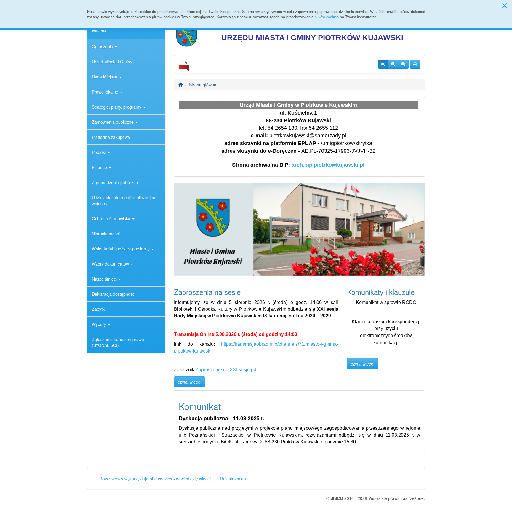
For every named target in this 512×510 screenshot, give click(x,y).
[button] (505, 5)
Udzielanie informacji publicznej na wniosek (124, 200)
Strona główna (202, 85)
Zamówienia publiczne (113, 122)
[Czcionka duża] (403, 64)
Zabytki (98, 309)
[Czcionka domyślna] (383, 64)
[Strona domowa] (180, 85)
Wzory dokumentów (111, 264)
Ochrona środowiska (112, 218)
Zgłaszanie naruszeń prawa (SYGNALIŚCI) (118, 342)
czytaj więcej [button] (189, 382)
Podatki (99, 152)
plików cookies (327, 17)
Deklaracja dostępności (113, 294)
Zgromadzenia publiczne (115, 182)
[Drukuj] (415, 64)
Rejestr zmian (233, 479)
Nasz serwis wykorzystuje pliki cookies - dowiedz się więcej (156, 479)
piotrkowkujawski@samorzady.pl (307, 136)
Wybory (99, 324)
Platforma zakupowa (111, 137)
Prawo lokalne (105, 92)
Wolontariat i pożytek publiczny (121, 249)
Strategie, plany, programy (117, 107)
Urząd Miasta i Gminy (112, 62)
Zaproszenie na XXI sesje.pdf (226, 369)
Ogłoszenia (103, 46)
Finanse (100, 167)
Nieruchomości (106, 234)
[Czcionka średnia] (393, 64)
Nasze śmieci (105, 279)
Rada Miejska (105, 77)
